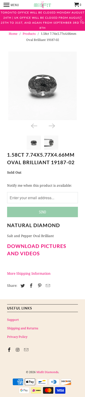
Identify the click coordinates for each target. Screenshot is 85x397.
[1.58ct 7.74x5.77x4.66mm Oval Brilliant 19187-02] (42, 86)
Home (13, 33)
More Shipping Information (29, 273)
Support (13, 320)
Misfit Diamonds (47, 372)
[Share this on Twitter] (22, 285)
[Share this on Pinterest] (39, 285)
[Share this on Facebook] (30, 285)
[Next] (51, 125)
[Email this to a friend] (47, 285)
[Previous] (33, 125)
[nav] (11, 4)
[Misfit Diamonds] (42, 4)
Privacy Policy (17, 337)
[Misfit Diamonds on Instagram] (18, 350)
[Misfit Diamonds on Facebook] (9, 350)
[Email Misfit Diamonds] (26, 350)
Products (29, 33)
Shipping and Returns (22, 328)
